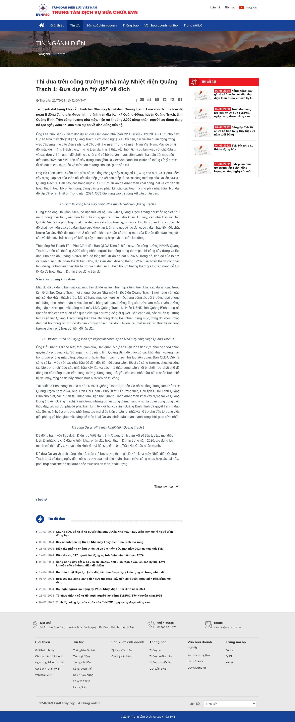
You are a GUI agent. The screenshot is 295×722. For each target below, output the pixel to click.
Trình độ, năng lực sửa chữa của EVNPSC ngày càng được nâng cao (103, 602)
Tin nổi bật (209, 81)
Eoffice (229, 650)
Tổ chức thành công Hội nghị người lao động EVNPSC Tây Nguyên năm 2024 (109, 595)
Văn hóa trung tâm (199, 655)
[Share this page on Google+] (157, 100)
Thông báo (130, 25)
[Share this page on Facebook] (180, 100)
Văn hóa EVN (195, 661)
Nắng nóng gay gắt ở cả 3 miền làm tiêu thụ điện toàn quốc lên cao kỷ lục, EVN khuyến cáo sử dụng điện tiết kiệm (110, 563)
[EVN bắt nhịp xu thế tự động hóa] (202, 149)
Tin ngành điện (82, 662)
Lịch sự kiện (80, 687)
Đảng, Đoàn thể (82, 668)
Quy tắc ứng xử (197, 667)
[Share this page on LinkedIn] (172, 100)
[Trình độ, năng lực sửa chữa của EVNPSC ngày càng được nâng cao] (202, 113)
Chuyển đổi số (81, 681)
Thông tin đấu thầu (161, 656)
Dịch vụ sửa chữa (121, 650)
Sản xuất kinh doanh (101, 25)
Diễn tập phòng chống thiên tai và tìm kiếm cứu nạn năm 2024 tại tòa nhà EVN (109, 548)
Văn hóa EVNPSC (45, 675)
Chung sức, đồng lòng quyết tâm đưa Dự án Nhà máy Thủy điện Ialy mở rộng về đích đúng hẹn (114, 533)
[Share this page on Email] (141, 100)
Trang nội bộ (193, 25)
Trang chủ (43, 54)
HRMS (229, 662)
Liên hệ (215, 7)
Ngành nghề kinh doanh (49, 662)
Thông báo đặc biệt (84, 650)
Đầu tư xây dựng (83, 675)
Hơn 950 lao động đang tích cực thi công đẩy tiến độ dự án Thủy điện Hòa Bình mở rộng (113, 580)
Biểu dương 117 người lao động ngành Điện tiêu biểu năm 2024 (99, 555)
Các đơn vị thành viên (47, 668)
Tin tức (75, 25)
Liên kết (195, 704)
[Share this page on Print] (149, 100)
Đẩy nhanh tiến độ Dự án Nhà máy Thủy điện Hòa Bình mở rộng (99, 542)
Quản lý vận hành (121, 656)
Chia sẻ (41, 500)
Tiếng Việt (251, 7)
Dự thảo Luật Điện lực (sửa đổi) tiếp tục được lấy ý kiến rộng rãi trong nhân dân (111, 572)
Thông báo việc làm (161, 662)
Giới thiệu (57, 25)
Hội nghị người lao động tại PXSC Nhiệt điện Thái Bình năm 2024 (100, 589)
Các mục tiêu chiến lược (49, 656)
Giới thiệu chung (44, 650)
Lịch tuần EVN (158, 668)
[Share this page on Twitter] (164, 100)
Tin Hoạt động (81, 656)
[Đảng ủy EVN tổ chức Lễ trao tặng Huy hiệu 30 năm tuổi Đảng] (202, 131)
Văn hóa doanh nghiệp (161, 25)
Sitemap (230, 7)
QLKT (229, 656)
